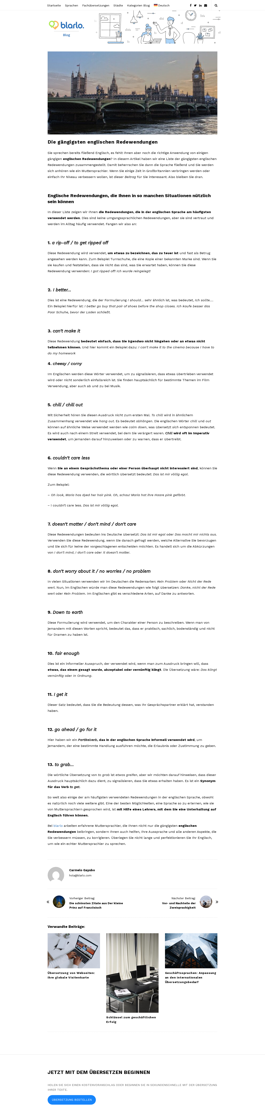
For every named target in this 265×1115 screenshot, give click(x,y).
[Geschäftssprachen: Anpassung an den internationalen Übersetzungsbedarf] (191, 950)
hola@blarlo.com (80, 875)
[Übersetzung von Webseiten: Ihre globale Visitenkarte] (74, 950)
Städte (118, 5)
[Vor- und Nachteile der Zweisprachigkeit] (206, 901)
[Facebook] (191, 5)
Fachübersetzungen (95, 5)
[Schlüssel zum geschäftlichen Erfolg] (132, 973)
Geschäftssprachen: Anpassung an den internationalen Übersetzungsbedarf (190, 977)
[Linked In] (200, 5)
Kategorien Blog (138, 5)
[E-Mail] (205, 5)
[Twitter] (195, 5)
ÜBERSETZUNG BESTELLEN (72, 1099)
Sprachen (71, 5)
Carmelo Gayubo (82, 870)
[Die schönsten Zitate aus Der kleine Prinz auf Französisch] (59, 901)
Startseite (54, 5)
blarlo (58, 826)
